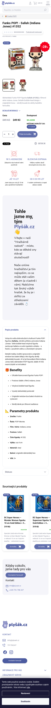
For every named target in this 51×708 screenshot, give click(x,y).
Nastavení (25, 693)
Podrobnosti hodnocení (34, 32)
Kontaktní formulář (15, 575)
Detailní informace (10, 110)
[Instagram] (11, 652)
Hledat (45, 10)
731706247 (11, 645)
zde (28, 687)
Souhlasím (25, 701)
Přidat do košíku (25, 134)
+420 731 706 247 (16, 590)
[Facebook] (4, 652)
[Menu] (48, 3)
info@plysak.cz (15, 586)
